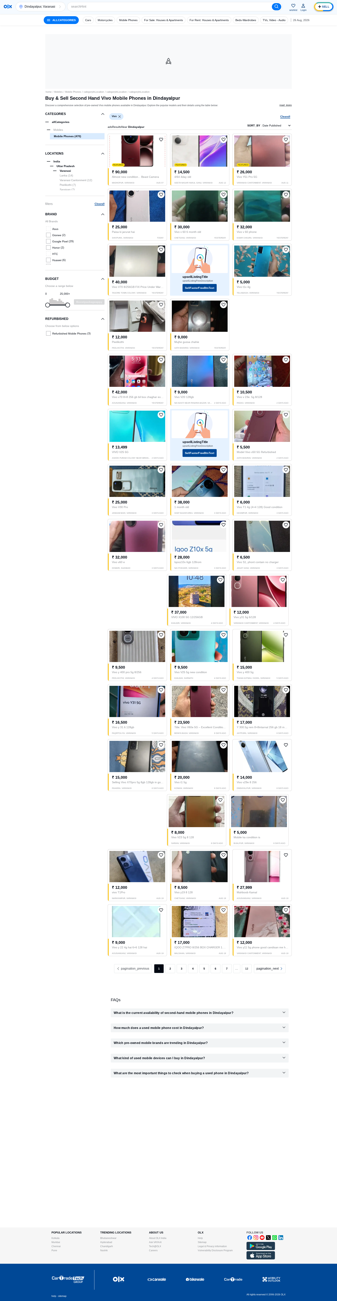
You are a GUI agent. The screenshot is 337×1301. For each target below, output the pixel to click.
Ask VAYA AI (155, 1242)
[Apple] (261, 1258)
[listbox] (119, 116)
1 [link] (159, 968)
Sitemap (202, 1242)
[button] (60, 7)
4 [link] (193, 968)
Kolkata (55, 1238)
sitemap (62, 1296)
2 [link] (170, 968)
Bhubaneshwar (108, 1238)
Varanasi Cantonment (76, 180)
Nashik (104, 1250)
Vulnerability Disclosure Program (215, 1250)
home (49, 92)
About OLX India (157, 1238)
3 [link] (181, 968)
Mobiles (58, 92)
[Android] (261, 1249)
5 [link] (204, 968)
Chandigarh (106, 1246)
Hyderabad (106, 1242)
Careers (153, 1250)
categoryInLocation (94, 92)
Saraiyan (67, 189)
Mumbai (55, 1242)
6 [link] (215, 968)
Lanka (66, 175)
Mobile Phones (73, 92)
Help (200, 1238)
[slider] (47, 305)
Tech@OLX (155, 1246)
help (53, 1296)
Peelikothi (68, 184)
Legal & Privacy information (212, 1246)
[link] (270, 968)
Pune (54, 1250)
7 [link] (227, 968)
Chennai (56, 1246)
